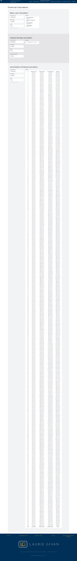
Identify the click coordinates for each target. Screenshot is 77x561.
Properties (36, 2)
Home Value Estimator (56, 1)
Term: (11, 24)
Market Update (67, 2)
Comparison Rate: (13, 54)
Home (30, 1)
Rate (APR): (12, 19)
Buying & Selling (45, 2)
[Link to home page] (5, 1)
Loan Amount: (13, 15)
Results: (27, 15)
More (74, 2)
